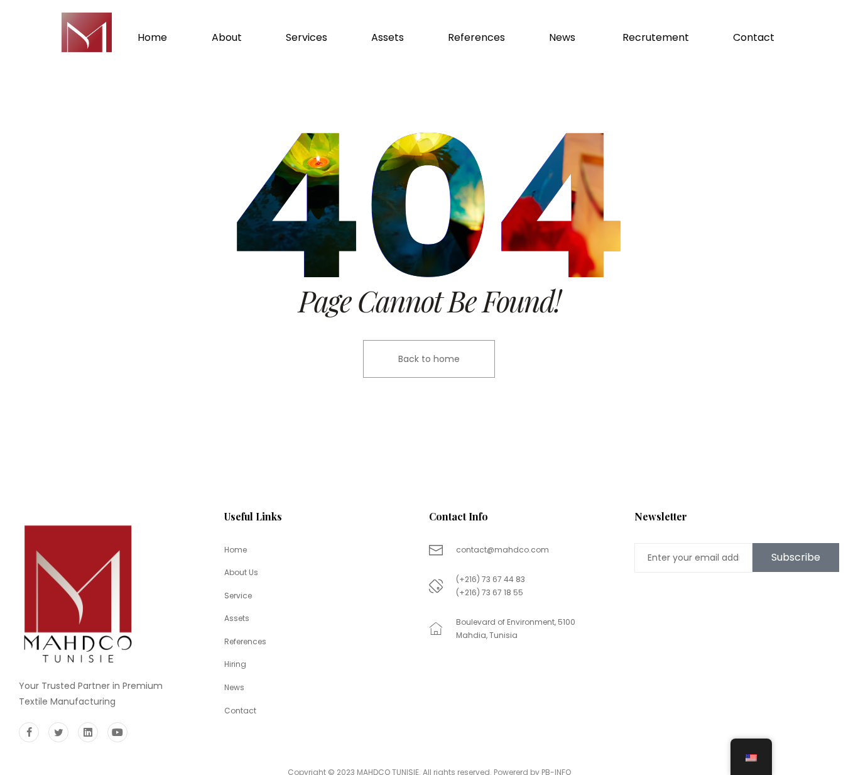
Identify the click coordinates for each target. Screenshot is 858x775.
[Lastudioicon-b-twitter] (58, 732)
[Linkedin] (88, 732)
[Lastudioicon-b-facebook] (29, 732)
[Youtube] (117, 732)
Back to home (429, 359)
